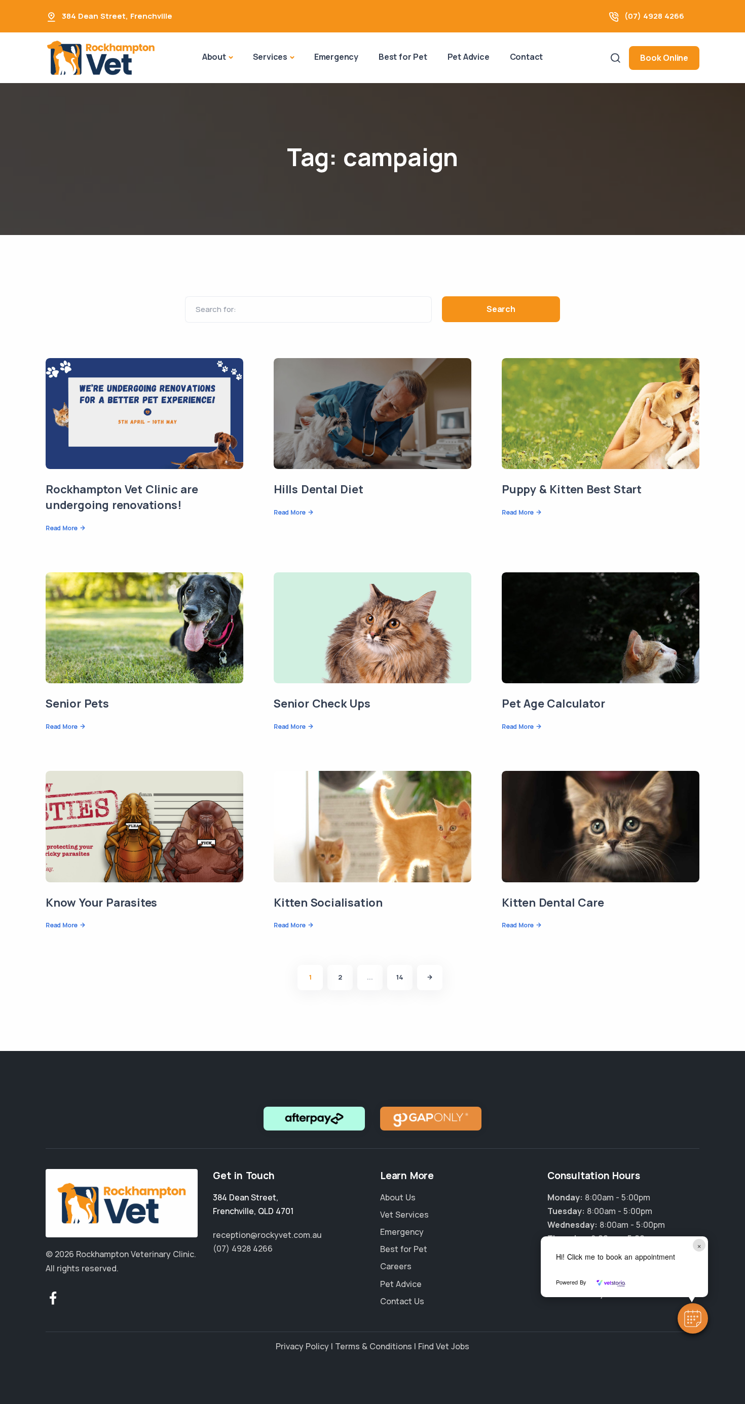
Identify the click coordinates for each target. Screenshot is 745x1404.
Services (270, 56)
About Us (398, 1197)
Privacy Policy (302, 1346)
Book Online (664, 57)
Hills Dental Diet (318, 489)
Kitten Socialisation (328, 902)
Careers (396, 1266)
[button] (693, 1318)
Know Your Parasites (101, 902)
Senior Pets (77, 703)
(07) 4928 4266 (654, 16)
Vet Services (404, 1214)
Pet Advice (469, 56)
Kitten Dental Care (553, 902)
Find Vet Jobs (443, 1346)
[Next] (429, 977)
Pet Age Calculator (553, 703)
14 (399, 977)
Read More (62, 528)
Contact (526, 56)
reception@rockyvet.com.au (267, 1234)
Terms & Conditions (373, 1346)
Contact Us (402, 1301)
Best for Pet (403, 56)
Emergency (336, 56)
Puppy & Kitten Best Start (572, 489)
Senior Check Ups (322, 703)
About (214, 56)
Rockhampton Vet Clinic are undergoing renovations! (122, 497)
